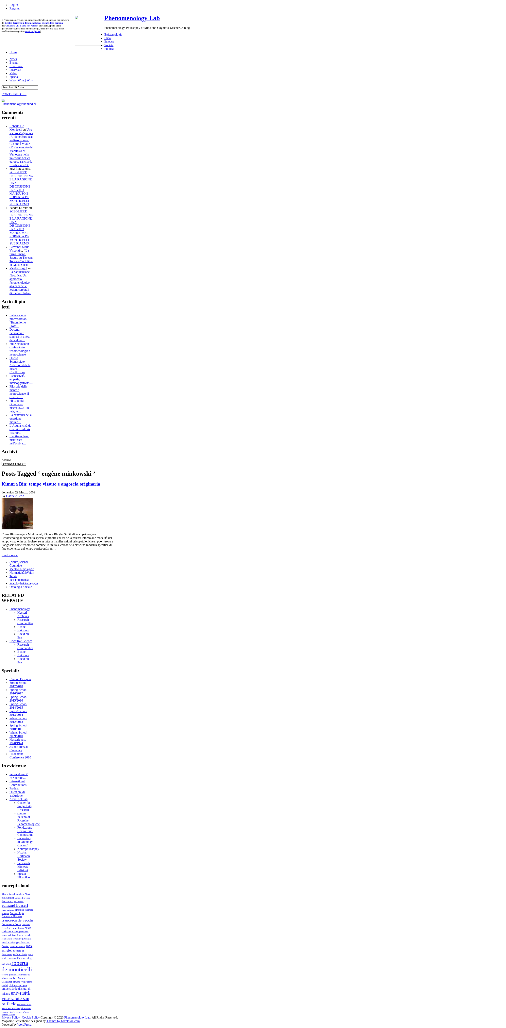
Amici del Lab (18, 799)
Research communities (25, 621)
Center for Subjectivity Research (24, 806)
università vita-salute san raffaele (16, 998)
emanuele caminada (24, 909)
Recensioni (16, 66)
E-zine (21, 626)
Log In (13, 5)
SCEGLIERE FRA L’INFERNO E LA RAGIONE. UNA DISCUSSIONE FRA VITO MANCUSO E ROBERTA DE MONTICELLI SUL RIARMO (21, 188)
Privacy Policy (11, 1017)
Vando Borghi (18, 268)
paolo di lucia (19, 954)
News (13, 59)
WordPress (24, 1024)
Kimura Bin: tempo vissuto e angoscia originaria (51, 484)
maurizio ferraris (17, 946)
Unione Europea (18, 985)
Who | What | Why (21, 80)
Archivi (6, 460)
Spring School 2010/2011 (18, 727)
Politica (109, 48)
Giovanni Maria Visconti (19, 248)
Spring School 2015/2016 (18, 698)
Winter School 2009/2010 (18, 734)
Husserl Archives (23, 614)
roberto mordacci (9, 978)
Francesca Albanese (12, 916)
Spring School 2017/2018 (18, 684)
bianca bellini (8, 897)
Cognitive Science (20, 641)
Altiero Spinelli (8, 894)
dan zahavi (7, 901)
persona (12, 958)
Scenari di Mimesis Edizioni (23, 866)
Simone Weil (19, 981)
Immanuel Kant (9, 935)
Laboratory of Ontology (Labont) (25, 842)
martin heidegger (11, 942)
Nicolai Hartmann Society (23, 856)
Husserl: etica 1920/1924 (17, 741)
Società (108, 45)
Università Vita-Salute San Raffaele (21, 25)
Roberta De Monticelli (16, 127)
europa (5, 913)
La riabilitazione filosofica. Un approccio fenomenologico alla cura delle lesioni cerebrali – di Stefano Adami (20, 282)
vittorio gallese (15, 1012)
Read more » (10, 555)
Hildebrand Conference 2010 (20, 755)
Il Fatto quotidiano (19, 932)
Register (14, 8)
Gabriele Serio (15, 496)
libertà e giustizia (22, 938)
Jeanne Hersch (23, 935)
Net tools (23, 630)
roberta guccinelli (10, 975)
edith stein (19, 901)
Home (13, 52)
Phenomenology (19, 609)
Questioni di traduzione (17, 793)
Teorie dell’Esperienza (19, 577)
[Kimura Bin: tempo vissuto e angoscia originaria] (17, 528)
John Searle (7, 938)
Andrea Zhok (23, 894)
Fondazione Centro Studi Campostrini (25, 831)
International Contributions (17, 783)
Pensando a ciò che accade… (18, 775)
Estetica (109, 41)
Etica (107, 38)
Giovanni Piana (15, 928)
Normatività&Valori (21, 572)
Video (13, 73)
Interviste (15, 69)
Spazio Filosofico (23, 875)
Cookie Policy (31, 1017)
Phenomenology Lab (132, 18)
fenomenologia (17, 913)
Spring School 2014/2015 (18, 705)
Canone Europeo (20, 679)
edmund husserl (15, 905)
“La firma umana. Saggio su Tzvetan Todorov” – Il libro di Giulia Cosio (21, 257)
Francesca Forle (11, 924)
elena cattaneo (8, 910)
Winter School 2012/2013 (18, 720)
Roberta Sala (24, 974)
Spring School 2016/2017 (18, 691)
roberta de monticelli (17, 966)
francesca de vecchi (17, 920)
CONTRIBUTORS (14, 94)
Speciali (14, 76)
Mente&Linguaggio (21, 569)
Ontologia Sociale (20, 587)
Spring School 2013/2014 (18, 712)
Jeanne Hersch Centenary (18, 748)
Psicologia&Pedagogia (23, 583)
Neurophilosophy (28, 849)
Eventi (13, 62)
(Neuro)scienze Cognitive (18, 563)
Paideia (14, 788)
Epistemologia (113, 34)
